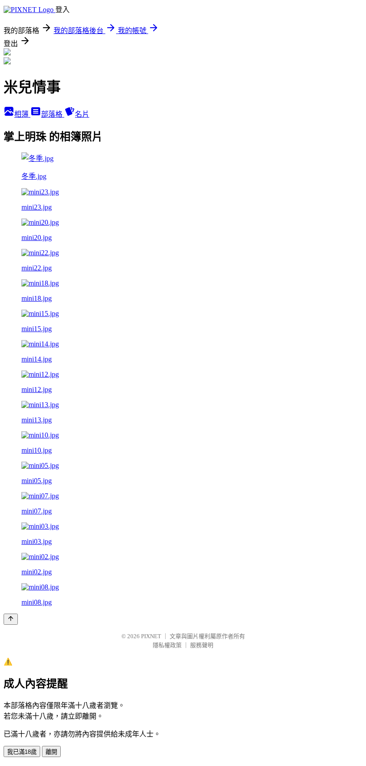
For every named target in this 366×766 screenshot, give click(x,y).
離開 (51, 752)
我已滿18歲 (22, 752)
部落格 (52, 114)
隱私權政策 (167, 645)
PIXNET (151, 636)
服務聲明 (201, 645)
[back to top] (11, 619)
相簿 (22, 114)
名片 (82, 114)
